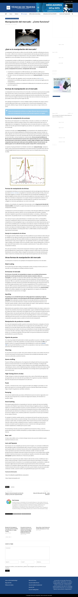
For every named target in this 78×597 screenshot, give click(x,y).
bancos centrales (15, 193)
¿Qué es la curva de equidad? (65, 140)
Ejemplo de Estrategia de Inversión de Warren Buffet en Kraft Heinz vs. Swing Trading (11, 529)
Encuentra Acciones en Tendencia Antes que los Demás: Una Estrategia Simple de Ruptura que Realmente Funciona (26, 530)
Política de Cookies (9, 585)
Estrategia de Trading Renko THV (62, 111)
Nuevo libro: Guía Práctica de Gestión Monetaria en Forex (43, 528)
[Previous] (53, 73)
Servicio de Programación (64, 13)
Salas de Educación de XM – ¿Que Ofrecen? (41, 493)
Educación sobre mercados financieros (12, 18)
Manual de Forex (32, 580)
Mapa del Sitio (8, 582)
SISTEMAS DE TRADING (56, 96)
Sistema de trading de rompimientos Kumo (63, 120)
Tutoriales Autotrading (35, 13)
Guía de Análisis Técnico (34, 582)
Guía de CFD (31, 587)
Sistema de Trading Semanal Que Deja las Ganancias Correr (65, 61)
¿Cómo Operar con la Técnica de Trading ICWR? (66, 125)
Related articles (9, 513)
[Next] (55, 73)
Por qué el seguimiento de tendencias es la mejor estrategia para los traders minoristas (61, 67)
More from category (26, 513)
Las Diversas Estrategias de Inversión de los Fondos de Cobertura (65, 135)
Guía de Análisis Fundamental (35, 585)
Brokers (16, 13)
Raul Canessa (15, 500)
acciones (12, 487)
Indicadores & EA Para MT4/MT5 (49, 13)
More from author (17, 513)
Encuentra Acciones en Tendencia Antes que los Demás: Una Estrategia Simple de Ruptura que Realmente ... (65, 49)
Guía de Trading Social (33, 589)
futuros (40, 78)
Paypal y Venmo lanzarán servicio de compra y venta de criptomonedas (14, 493)
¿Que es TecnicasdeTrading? (11, 580)
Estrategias (24, 13)
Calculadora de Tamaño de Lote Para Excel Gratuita (66, 55)
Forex (11, 13)
